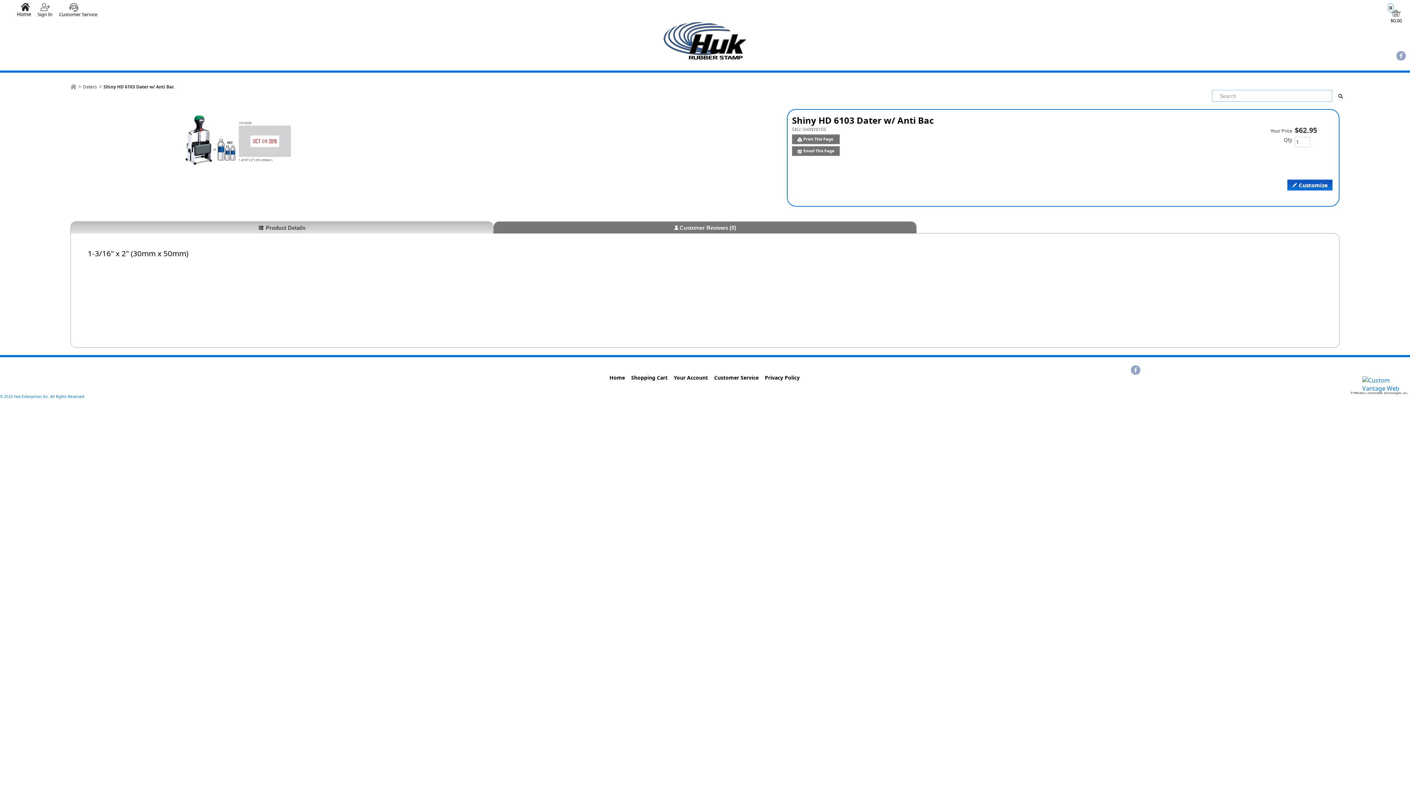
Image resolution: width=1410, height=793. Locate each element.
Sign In (45, 14)
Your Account (691, 377)
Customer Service (78, 14)
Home (24, 14)
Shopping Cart (649, 377)
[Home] (73, 87)
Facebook (1401, 56)
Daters (90, 87)
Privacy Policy (782, 377)
